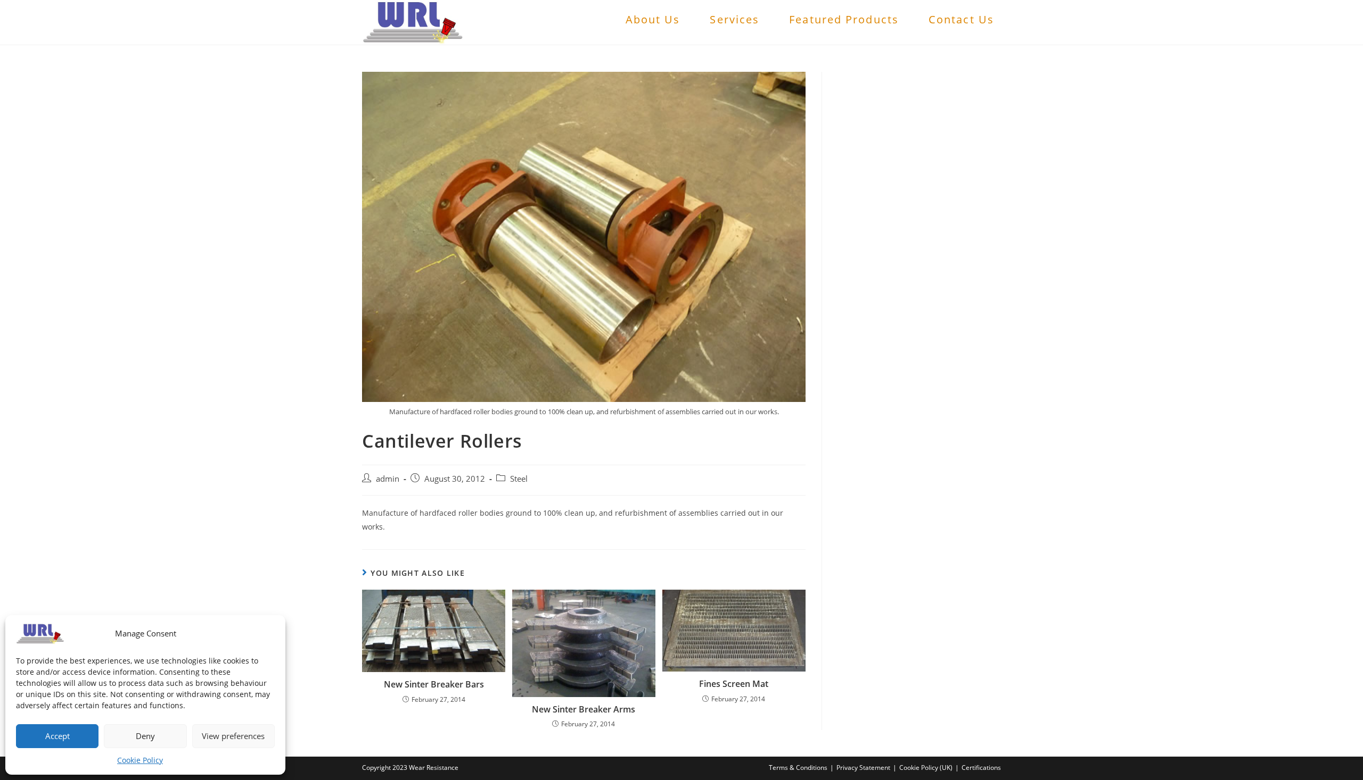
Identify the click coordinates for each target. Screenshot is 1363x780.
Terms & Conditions (798, 767)
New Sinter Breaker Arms (583, 709)
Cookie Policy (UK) (926, 767)
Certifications (981, 767)
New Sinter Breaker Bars (434, 684)
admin (387, 479)
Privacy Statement (863, 767)
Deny (145, 736)
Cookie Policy (140, 760)
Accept (57, 736)
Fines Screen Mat (733, 684)
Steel (519, 479)
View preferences (233, 736)
